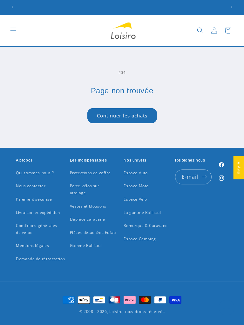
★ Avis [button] (239, 167)
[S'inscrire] (204, 176)
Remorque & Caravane (145, 225)
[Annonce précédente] (12, 7)
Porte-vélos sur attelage (84, 189)
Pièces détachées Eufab (93, 232)
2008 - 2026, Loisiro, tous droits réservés (123, 311)
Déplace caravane (87, 219)
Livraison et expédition (38, 212)
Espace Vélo (135, 199)
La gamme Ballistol (142, 212)
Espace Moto (136, 186)
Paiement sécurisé (34, 199)
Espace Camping (140, 239)
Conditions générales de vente (36, 229)
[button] (13, 30)
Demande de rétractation (40, 259)
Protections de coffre (90, 173)
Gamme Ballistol (86, 245)
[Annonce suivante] (232, 7)
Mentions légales (32, 245)
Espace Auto (136, 173)
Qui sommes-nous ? (35, 173)
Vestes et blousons (88, 206)
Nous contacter (30, 186)
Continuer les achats (122, 115)
